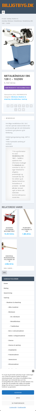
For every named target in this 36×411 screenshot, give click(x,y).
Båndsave (10, 21)
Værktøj (9, 18)
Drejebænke (13, 350)
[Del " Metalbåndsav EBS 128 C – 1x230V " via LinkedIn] (27, 105)
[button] (33, 371)
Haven (6, 283)
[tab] (18, 118)
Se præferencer (18, 403)
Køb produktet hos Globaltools (17, 88)
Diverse (11, 340)
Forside (4, 18)
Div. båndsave (15, 317)
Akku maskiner (13, 307)
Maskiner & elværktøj (14, 302)
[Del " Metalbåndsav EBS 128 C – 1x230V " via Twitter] (11, 105)
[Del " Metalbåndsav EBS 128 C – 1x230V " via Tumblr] (19, 105)
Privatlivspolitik (22, 407)
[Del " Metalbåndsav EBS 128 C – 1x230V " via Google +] (15, 105)
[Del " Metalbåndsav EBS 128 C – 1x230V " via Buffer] (31, 105)
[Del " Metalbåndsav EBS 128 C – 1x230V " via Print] (23, 109)
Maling (6, 288)
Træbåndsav (14, 326)
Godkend (18, 392)
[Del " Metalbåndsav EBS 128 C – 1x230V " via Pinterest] (23, 105)
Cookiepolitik (13, 407)
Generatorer (13, 359)
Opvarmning (8, 293)
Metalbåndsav (18, 21)
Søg (4, 272)
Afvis (18, 398)
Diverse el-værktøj (15, 345)
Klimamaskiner (14, 364)
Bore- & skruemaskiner (16, 331)
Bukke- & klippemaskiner (17, 336)
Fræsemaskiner (14, 355)
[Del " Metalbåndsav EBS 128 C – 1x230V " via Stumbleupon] (15, 109)
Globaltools (17, 165)
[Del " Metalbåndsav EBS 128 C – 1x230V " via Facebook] (8, 105)
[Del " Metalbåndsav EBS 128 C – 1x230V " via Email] (19, 109)
